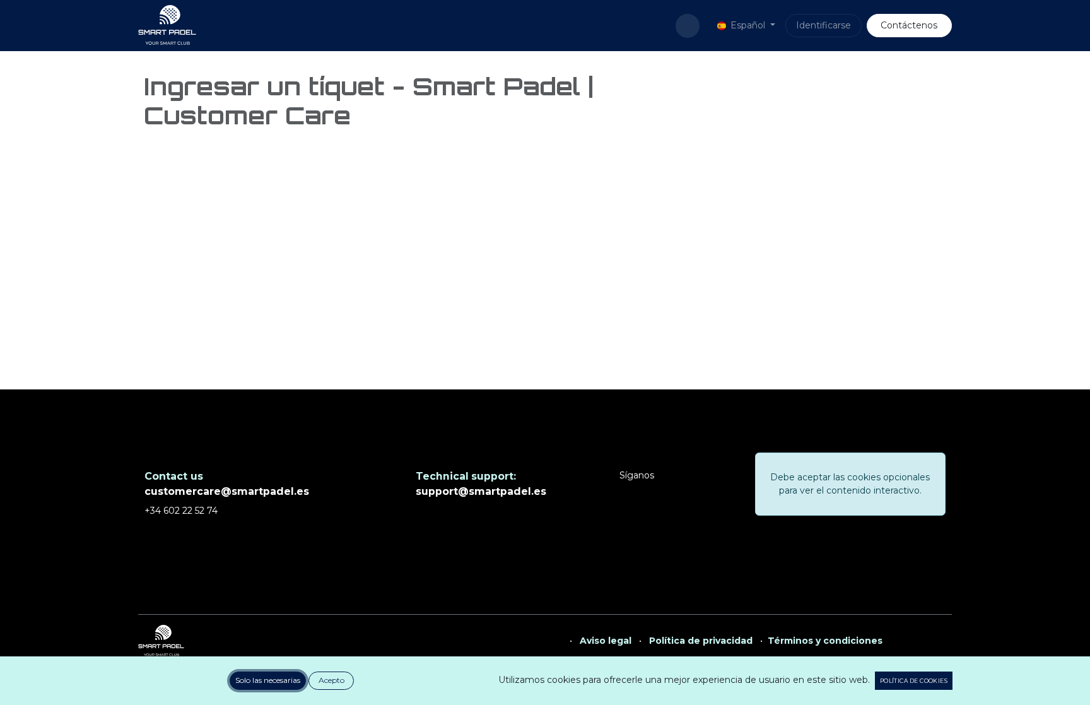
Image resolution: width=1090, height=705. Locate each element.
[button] (688, 26)
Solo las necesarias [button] (267, 680)
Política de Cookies (913, 680)
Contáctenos (909, 25)
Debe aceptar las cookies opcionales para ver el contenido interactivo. (850, 483)
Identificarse (823, 25)
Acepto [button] (331, 680)
